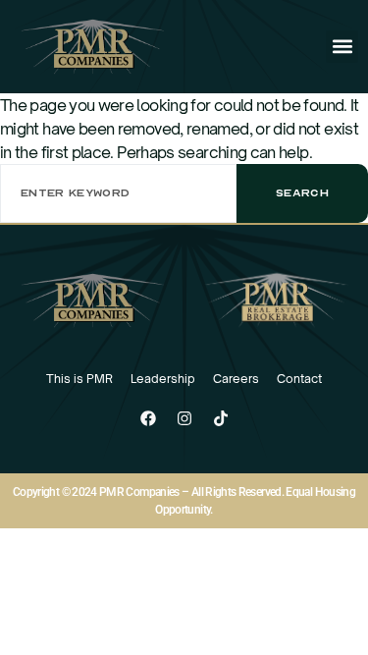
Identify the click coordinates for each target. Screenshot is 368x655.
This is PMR (79, 378)
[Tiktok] (221, 418)
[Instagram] (184, 418)
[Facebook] (148, 418)
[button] (342, 46)
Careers (236, 378)
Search (302, 193)
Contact (299, 378)
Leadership (163, 378)
